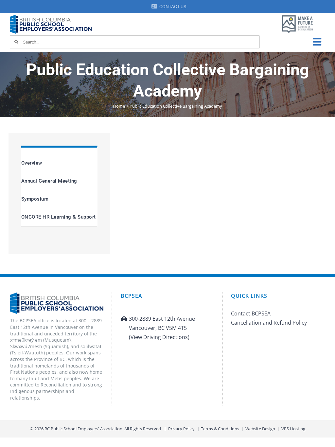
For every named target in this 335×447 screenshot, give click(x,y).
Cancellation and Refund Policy (269, 322)
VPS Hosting (293, 429)
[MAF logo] (297, 15)
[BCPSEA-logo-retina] (51, 17)
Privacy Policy (181, 429)
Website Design (260, 429)
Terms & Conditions (220, 429)
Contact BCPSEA (251, 313)
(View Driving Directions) (159, 337)
